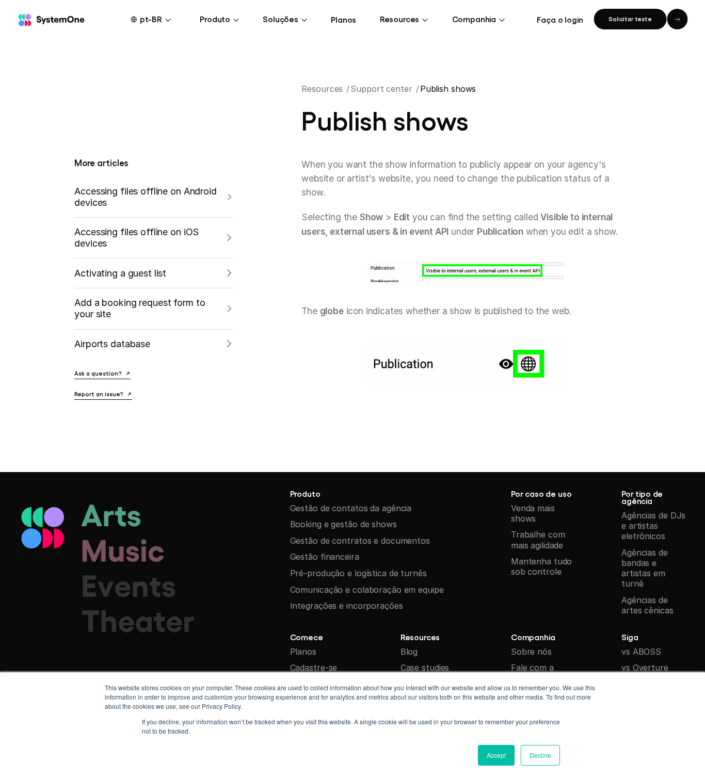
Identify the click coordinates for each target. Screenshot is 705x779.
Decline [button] (540, 755)
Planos (343, 19)
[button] (158, 19)
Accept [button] (496, 755)
